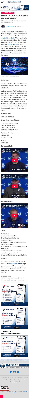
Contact (25, 380)
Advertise (5, 380)
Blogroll (19, 380)
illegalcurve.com (14, 264)
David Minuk (10, 26)
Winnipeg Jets (5, 280)
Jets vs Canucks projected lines (10, 278)
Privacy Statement (15, 382)
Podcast (26, 378)
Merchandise (13, 380)
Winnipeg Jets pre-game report (18, 280)
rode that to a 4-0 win (7, 38)
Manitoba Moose (18, 378)
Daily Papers (4, 378)
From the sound (13, 44)
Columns (10, 378)
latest (21, 278)
